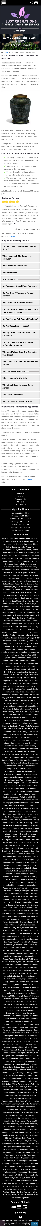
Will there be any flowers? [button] (15, 371)
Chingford (19, 558)
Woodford (14, 629)
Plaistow (10, 595)
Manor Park (15, 592)
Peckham (34, 916)
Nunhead (16, 916)
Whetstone (34, 749)
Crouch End (8, 672)
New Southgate (15, 717)
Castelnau (6, 632)
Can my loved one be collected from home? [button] (19, 247)
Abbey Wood (13, 538)
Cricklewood (7, 669)
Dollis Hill (12, 689)
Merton (23, 919)
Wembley (26, 825)
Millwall (22, 598)
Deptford (6, 680)
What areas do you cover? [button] (14, 266)
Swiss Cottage (14, 1067)
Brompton (27, 601)
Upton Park (15, 573)
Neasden (20, 771)
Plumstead (33, 939)
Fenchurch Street (8, 652)
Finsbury (13, 635)
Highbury (9, 692)
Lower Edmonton (22, 709)
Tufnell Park (9, 746)
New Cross (16, 911)
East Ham (32, 567)
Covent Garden (20, 666)
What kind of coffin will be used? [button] (18, 303)
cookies (21, 1220)
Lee (17, 885)
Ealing (15, 692)
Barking (5, 555)
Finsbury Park (25, 683)
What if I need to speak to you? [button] (17, 401)
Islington (17, 672)
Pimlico (35, 970)
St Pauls (34, 1007)
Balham (10, 553)
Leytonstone (33, 587)
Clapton (34, 561)
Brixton (36, 595)
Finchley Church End (30, 717)
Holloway (23, 700)
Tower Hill (32, 655)
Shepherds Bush (12, 1013)
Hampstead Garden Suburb (26, 831)
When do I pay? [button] (9, 272)
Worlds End (29, 1056)
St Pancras (14, 675)
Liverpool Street (8, 644)
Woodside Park (30, 720)
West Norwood (29, 990)
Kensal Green (24, 823)
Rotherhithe (9, 925)
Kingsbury (16, 817)
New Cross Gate (10, 942)
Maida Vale (10, 913)
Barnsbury (10, 558)
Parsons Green (18, 1027)
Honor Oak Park (9, 862)
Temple (22, 663)
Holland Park (20, 811)
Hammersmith (10, 766)
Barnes (17, 555)
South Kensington (31, 1027)
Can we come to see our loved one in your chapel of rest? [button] (20, 310)
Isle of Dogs (7, 598)
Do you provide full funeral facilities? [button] (20, 319)
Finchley (33, 678)
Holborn (28, 635)
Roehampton (16, 987)
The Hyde (32, 817)
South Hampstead (21, 803)
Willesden (7, 774)
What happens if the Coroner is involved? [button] (16, 257)
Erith (13, 709)
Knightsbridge (33, 859)
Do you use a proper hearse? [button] (15, 326)
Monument (32, 652)
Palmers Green (16, 723)
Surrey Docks (16, 928)
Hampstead (23, 695)
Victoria (23, 1002)
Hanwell (29, 786)
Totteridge (15, 749)
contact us (31, 479)
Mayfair (7, 919)
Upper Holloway (30, 746)
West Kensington (14, 1183)
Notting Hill (33, 953)
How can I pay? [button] (9, 279)
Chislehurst (16, 641)
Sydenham (17, 985)
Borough (6, 592)
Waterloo (16, 842)
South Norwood (15, 979)
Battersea (27, 558)
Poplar (11, 555)
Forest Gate (34, 570)
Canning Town (16, 626)
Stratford (35, 607)
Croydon (24, 672)
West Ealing (19, 1135)
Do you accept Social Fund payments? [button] (20, 286)
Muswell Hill (26, 712)
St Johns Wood (9, 811)
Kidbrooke (34, 851)
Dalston (35, 575)
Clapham (23, 655)
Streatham (23, 1061)
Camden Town (28, 624)
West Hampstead (10, 806)
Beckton (16, 567)
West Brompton (18, 1132)
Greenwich (33, 743)
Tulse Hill (6, 990)
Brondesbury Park (8, 607)
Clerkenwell (33, 632)
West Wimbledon (12, 1149)
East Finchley (32, 675)
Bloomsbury (25, 590)
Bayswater (24, 567)
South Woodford (20, 1036)
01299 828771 (20, 31)
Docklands (21, 612)
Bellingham (7, 575)
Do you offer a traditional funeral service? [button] (18, 294)
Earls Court (30, 692)
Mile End (20, 541)
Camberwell (26, 607)
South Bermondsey (28, 925)
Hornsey (19, 678)
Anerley (14, 550)
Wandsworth (32, 967)
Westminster (7, 1004)
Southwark (35, 840)
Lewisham (19, 854)
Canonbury (23, 629)
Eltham (35, 706)
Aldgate (5, 538)
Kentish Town (15, 794)
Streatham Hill (25, 1007)
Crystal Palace (9, 678)
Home (6, 53)
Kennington (6, 840)
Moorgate (26, 644)
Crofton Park (25, 669)
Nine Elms (18, 945)
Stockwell (13, 1050)
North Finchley (10, 720)
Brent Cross (19, 595)
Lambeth (15, 840)
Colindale (32, 661)
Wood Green (7, 715)
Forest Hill (15, 732)
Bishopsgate (7, 587)
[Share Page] (31, 3)
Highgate (5, 698)
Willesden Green (30, 774)
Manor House (7, 916)
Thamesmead (19, 993)
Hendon (31, 769)
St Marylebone (33, 760)
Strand (21, 1058)
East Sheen (33, 703)
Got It (34, 1224)
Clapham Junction (10, 658)
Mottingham (24, 885)
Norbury (33, 945)
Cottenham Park (32, 663)
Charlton (6, 635)
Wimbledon (9, 1095)
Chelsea (20, 635)
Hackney (17, 564)
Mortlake (26, 933)
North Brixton (20, 948)
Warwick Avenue (31, 1127)
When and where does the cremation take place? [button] (19, 353)
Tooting (29, 1073)
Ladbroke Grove (22, 862)
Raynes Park (7, 985)
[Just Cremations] (20, 16)
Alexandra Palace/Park (26, 547)
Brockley (29, 598)
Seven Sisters (17, 729)
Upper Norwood (22, 953)
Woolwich (17, 621)
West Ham (16, 575)
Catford (26, 632)
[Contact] (36, 3)
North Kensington (25, 950)
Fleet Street (23, 661)
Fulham (13, 734)
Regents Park (14, 760)
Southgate (14, 726)
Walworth (15, 936)
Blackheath (7, 590)
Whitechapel (26, 544)
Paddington (19, 800)
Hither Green (34, 803)
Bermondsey (6, 578)
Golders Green (32, 740)
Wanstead (33, 573)
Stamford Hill (21, 734)
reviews (12, 236)
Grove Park (25, 754)
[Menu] (3, 2)
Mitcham (7, 928)
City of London (16, 632)
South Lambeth (19, 1030)
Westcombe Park (9, 857)
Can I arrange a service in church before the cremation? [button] (17, 343)
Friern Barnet (26, 715)
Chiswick (18, 644)
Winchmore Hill (20, 752)
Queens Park (24, 982)
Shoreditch (34, 541)
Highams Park (8, 800)
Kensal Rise (7, 825)
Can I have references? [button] (13, 395)
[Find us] (20, 1217)
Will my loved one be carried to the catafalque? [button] (19, 334)
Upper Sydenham (10, 1092)
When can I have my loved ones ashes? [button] (17, 386)
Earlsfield (14, 695)
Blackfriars (23, 587)
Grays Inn (14, 743)
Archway (28, 550)
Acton (33, 538)
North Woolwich (23, 615)
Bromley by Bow (32, 553)
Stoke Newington (23, 689)
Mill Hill (12, 808)
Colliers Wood (13, 663)
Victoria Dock (11, 618)
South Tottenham (27, 1033)
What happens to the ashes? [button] (15, 378)
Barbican (22, 553)
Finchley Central (17, 680)
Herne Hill (28, 797)
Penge (35, 950)
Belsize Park (26, 575)
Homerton (35, 581)
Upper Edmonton (18, 1087)
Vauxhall (35, 1041)
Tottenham (6, 695)
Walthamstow (17, 624)
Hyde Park (34, 823)
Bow (16, 553)
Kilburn (35, 797)
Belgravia (24, 573)
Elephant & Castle (17, 706)
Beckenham (6, 570)
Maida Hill (25, 911)
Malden (28, 913)
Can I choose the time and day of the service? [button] (20, 363)
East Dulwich (34, 695)
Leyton (35, 584)
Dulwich (34, 689)
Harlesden (15, 788)
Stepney (11, 544)
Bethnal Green (24, 538)
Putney (5, 982)
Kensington (25, 842)
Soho (33, 1021)
